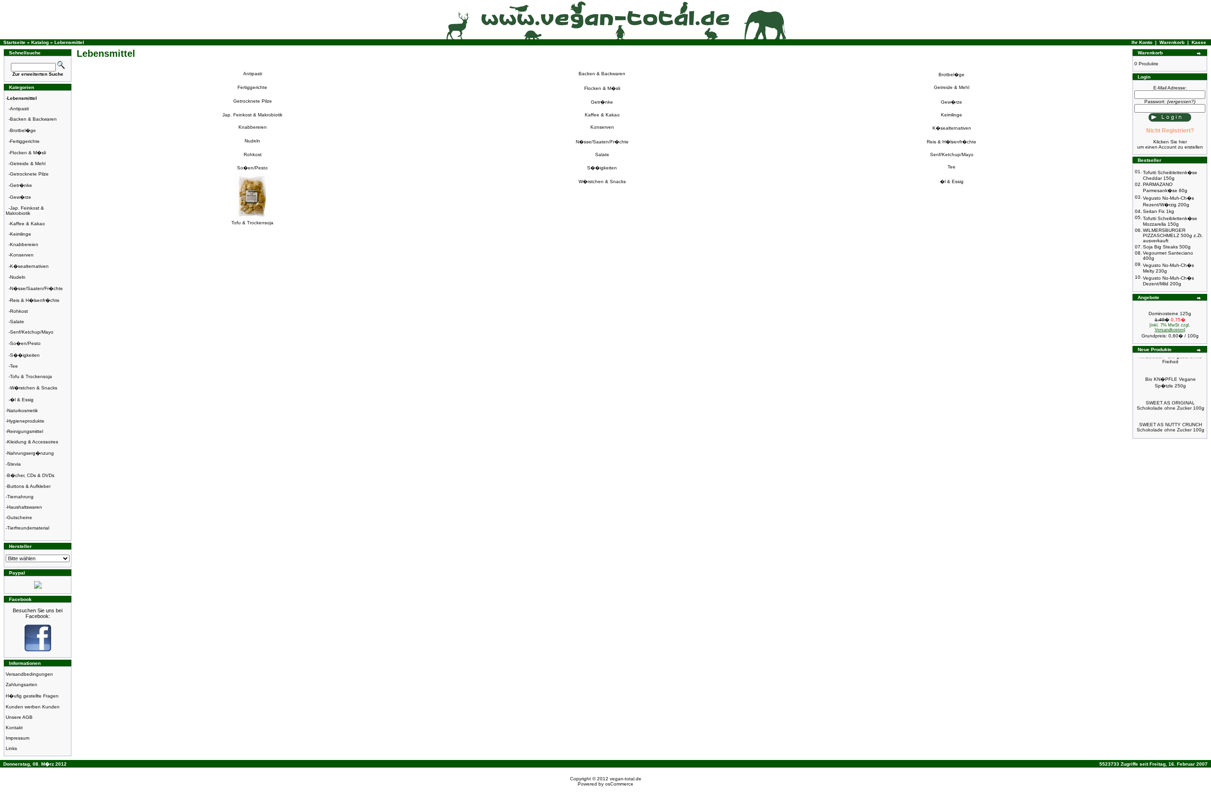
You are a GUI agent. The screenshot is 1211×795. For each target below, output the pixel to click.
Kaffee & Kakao (27, 223)
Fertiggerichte (25, 141)
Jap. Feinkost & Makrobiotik (25, 210)
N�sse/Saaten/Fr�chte (36, 288)
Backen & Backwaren (33, 119)
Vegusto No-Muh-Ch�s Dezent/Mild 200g (1168, 280)
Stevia (14, 464)
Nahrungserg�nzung (30, 453)
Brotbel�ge (23, 130)
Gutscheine (19, 517)
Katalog (40, 42)
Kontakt (14, 727)
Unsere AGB (19, 717)
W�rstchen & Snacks (33, 387)
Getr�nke (21, 185)
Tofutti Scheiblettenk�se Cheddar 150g (1170, 175)
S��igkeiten (25, 355)
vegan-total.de (625, 778)
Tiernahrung (20, 496)
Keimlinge (20, 234)
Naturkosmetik (22, 410)
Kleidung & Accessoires (32, 441)
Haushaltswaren (24, 507)
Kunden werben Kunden (33, 706)
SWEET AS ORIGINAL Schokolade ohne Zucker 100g (1170, 398)
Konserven (22, 254)
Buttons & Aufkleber (29, 486)
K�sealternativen (29, 266)
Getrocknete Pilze (29, 174)
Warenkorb (1172, 42)
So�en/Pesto (25, 343)
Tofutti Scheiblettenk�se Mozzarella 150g (1170, 221)
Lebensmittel (69, 42)
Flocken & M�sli (28, 152)
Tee (14, 366)
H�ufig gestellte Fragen (32, 695)
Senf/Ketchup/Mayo (31, 332)
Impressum (17, 738)
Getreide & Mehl (27, 163)
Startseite (14, 42)
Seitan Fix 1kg (1158, 211)
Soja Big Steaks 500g (1167, 246)
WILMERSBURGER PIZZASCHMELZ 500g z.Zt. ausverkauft (1173, 235)
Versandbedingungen (29, 674)
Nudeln (18, 277)
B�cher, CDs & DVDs (30, 475)
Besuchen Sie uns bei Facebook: (37, 613)
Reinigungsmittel (25, 431)
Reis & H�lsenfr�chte (35, 300)
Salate (17, 321)
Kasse (1199, 42)
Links (11, 748)
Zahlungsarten (21, 684)
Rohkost (19, 311)
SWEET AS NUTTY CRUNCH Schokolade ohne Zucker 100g (1170, 420)
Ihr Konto (1142, 42)
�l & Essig (22, 399)
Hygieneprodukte (25, 421)
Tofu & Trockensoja (31, 376)
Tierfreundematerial (28, 527)
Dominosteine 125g (1170, 313)
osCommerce (619, 783)
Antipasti (19, 108)
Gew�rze (20, 197)
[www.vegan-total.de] (38, 651)
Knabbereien (24, 244)
